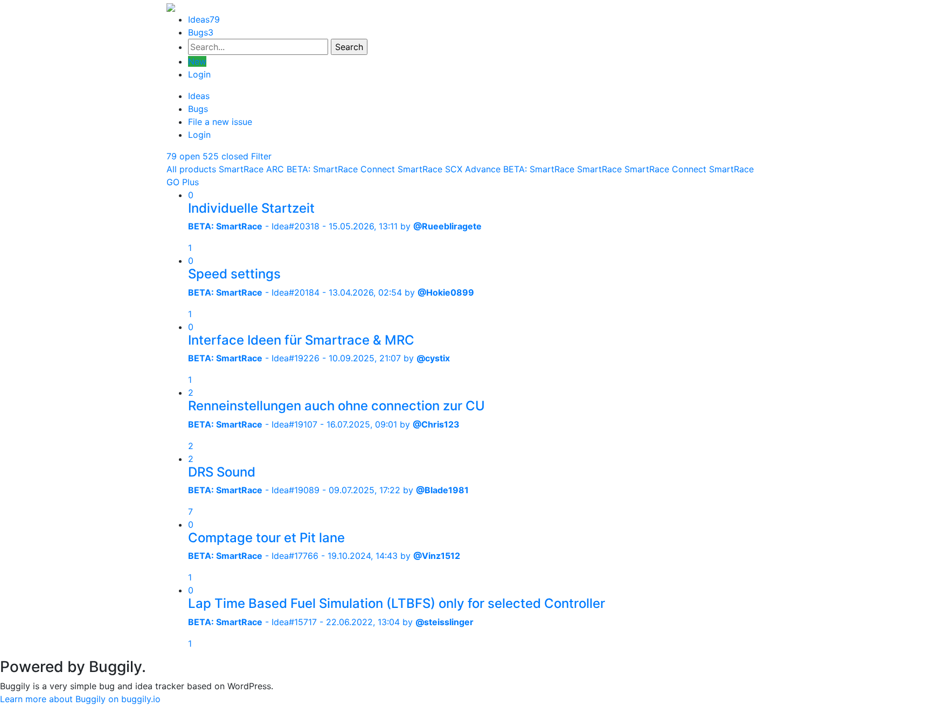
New (197, 61)
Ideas (204, 19)
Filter (261, 156)
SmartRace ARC (251, 169)
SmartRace (599, 169)
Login (199, 74)
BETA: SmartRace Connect (341, 169)
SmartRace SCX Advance (449, 169)
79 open (183, 156)
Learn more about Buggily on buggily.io (80, 699)
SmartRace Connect (665, 169)
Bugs (200, 32)
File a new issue (220, 121)
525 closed (225, 156)
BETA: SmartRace (538, 169)
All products (191, 169)
